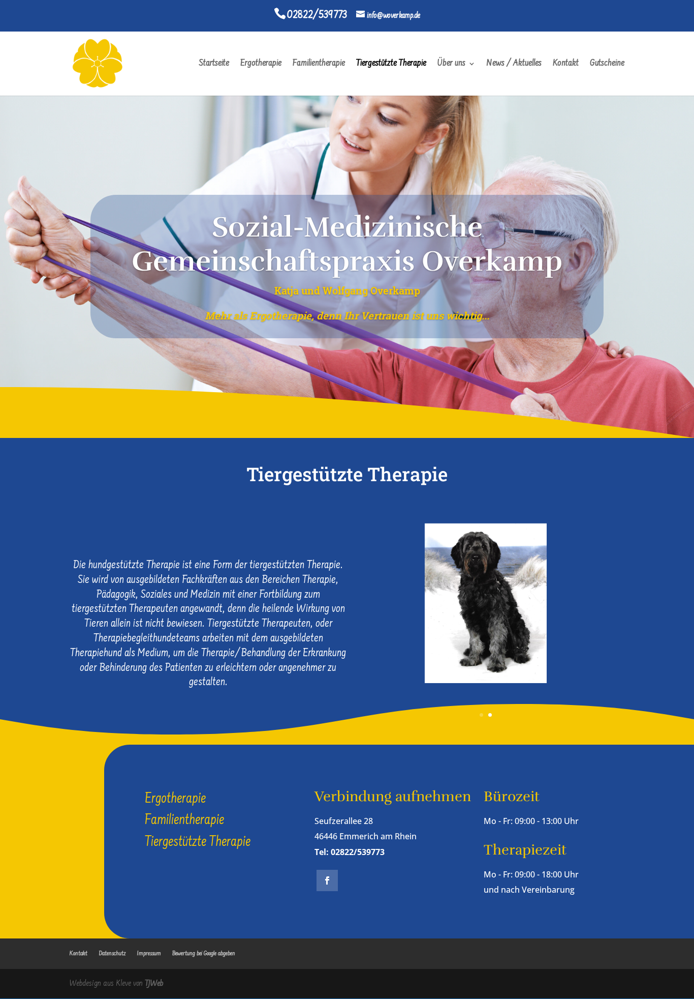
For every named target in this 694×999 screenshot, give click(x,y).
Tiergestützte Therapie (391, 64)
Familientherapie (319, 64)
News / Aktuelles (514, 64)
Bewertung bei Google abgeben (203, 953)
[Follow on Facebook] (327, 880)
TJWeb (154, 983)
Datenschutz (112, 953)
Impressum (149, 953)
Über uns (451, 64)
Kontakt (566, 64)
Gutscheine (607, 64)
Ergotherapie (260, 64)
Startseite (214, 64)
